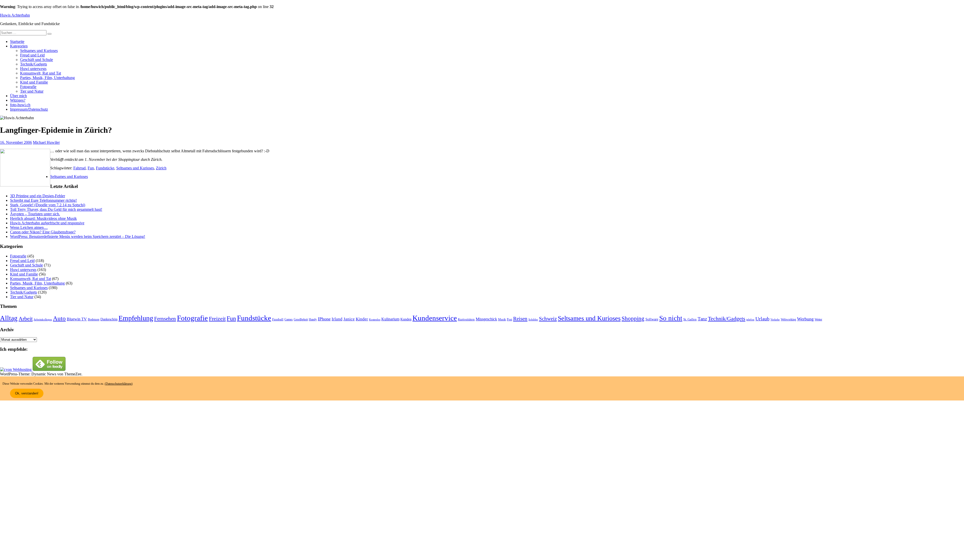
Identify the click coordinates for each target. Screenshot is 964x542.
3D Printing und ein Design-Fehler (37, 196)
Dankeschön (108, 319)
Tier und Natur (31, 91)
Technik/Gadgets (33, 64)
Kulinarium (390, 319)
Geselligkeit (301, 319)
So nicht (670, 318)
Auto (59, 318)
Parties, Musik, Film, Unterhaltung (47, 78)
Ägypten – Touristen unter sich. (35, 214)
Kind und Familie (34, 82)
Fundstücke (105, 168)
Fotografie (28, 87)
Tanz (702, 318)
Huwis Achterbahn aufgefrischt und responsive (47, 223)
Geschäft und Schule (36, 59)
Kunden (405, 319)
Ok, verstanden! (26, 393)
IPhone (324, 318)
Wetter (818, 319)
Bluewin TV (77, 319)
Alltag (9, 318)
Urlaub (762, 318)
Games (288, 319)
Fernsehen (165, 319)
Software (651, 319)
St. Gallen (690, 319)
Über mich (18, 96)
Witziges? (17, 100)
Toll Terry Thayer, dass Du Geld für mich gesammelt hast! (56, 209)
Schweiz (548, 319)
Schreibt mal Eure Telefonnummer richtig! (43, 200)
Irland (337, 319)
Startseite (17, 41)
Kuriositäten (466, 319)
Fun (91, 168)
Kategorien (19, 46)
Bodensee (93, 319)
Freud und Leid (32, 55)
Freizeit (217, 319)
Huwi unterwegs (33, 68)
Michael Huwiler (46, 142)
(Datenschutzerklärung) (119, 383)
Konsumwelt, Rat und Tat (40, 73)
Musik (502, 319)
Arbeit (26, 319)
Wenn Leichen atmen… (29, 227)
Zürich (161, 168)
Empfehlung (135, 318)
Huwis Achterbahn (15, 15)
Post (509, 319)
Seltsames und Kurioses (39, 50)
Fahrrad (79, 168)
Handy (313, 319)
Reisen (520, 319)
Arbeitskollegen (43, 319)
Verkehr (775, 319)
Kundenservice (434, 318)
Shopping (633, 318)
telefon (750, 319)
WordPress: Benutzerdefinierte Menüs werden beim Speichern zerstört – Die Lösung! (77, 236)
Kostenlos (374, 319)
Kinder (362, 319)
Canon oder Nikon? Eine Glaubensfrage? (43, 232)
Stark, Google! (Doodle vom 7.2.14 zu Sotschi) (47, 205)
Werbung (805, 318)
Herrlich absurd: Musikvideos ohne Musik (43, 218)
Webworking (788, 319)
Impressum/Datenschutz (29, 109)
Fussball (277, 319)
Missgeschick (486, 319)
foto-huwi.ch (20, 105)
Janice (349, 319)
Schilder (533, 319)
